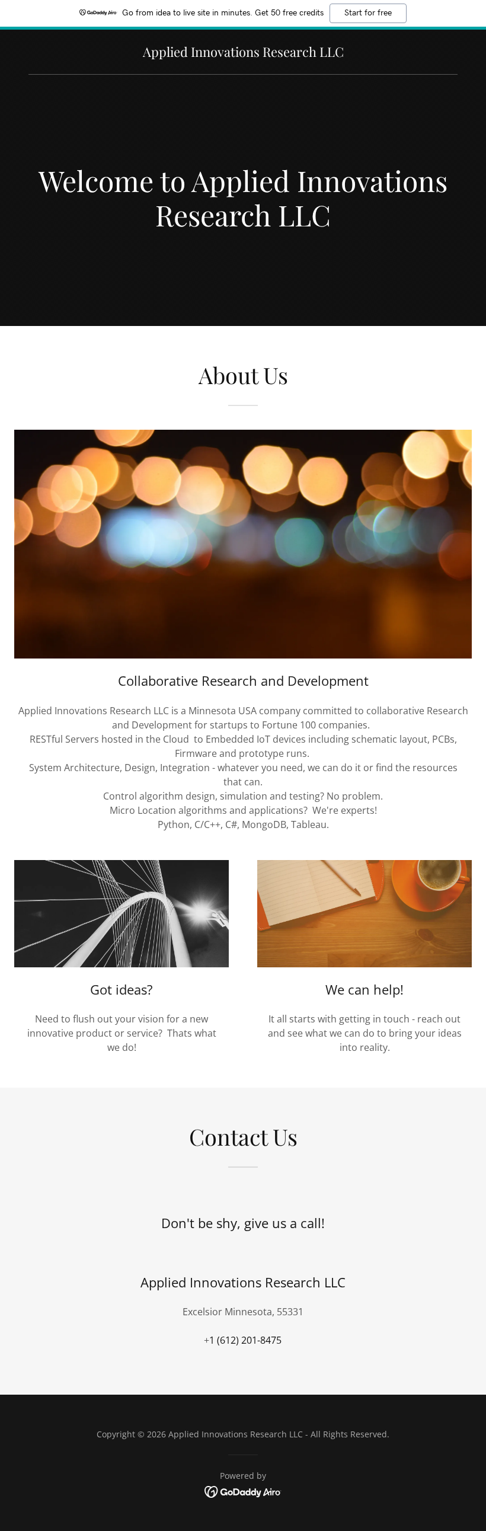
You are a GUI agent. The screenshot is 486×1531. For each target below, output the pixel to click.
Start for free (368, 13)
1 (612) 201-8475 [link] (245, 1340)
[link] (243, 53)
